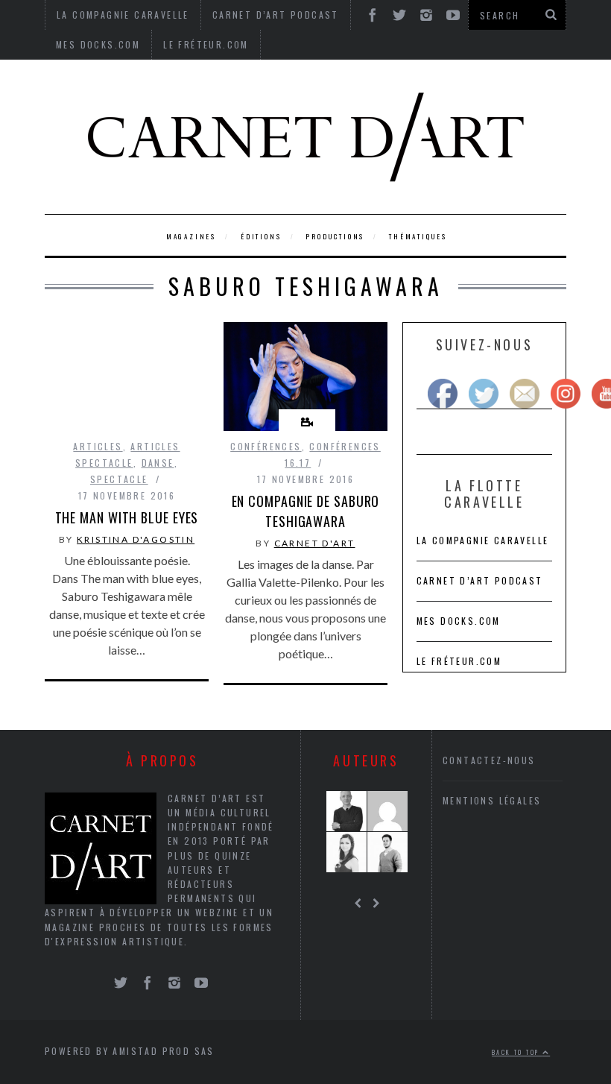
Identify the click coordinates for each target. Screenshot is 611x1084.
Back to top (517, 1051)
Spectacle (119, 479)
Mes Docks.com (98, 44)
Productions (335, 236)
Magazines (191, 236)
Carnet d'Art (314, 543)
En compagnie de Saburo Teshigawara (306, 511)
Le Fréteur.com (206, 44)
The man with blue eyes (127, 517)
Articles (97, 446)
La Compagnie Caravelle (483, 540)
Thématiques (418, 236)
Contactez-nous (489, 760)
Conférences (265, 446)
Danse (158, 462)
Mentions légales (492, 800)
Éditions (261, 236)
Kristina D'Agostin (135, 539)
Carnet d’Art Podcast (480, 580)
